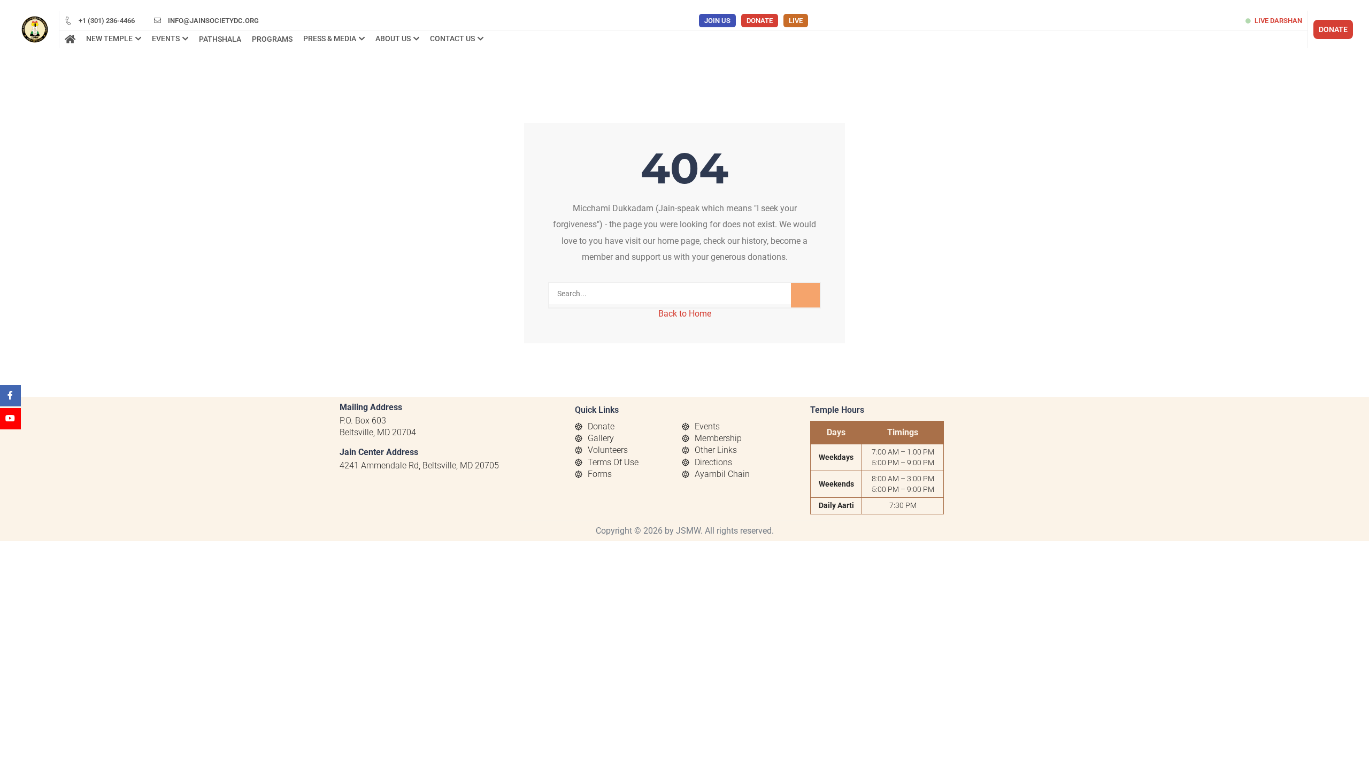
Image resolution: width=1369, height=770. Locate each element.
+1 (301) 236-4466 (106, 21)
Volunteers (608, 450)
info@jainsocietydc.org (212, 21)
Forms (600, 474)
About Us (393, 38)
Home (70, 39)
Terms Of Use (613, 462)
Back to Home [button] (684, 314)
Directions (713, 462)
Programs (272, 39)
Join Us (717, 21)
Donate (760, 21)
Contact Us (452, 38)
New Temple (109, 38)
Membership (718, 438)
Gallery (601, 438)
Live (796, 21)
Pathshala (220, 39)
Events (707, 426)
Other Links (716, 450)
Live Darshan (1278, 21)
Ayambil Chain (722, 474)
